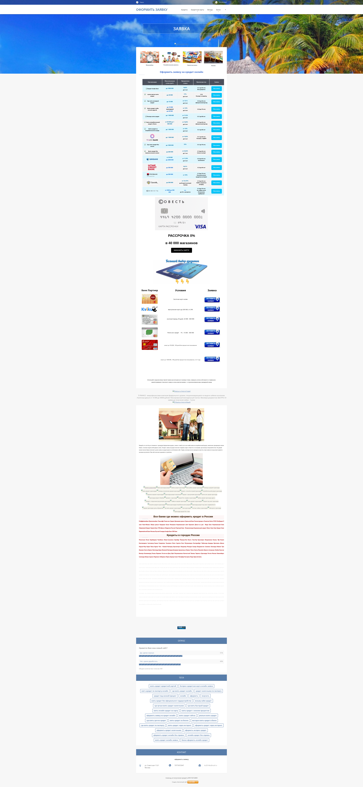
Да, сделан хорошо (147, 653)
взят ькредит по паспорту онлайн (155, 691)
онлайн (183, 696)
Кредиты (184, 10)
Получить (216, 88)
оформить (194, 696)
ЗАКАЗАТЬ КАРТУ (181, 250)
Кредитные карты (197, 10)
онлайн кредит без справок (199, 735)
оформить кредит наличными (169, 730)
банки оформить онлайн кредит (195, 740)
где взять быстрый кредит (198, 706)
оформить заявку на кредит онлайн (160, 715)
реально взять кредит (208, 715)
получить (205, 696)
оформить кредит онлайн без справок (168, 735)
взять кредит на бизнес (179, 720)
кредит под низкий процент (165, 696)
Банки (218, 10)
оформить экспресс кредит (195, 730)
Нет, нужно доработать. (149, 661)
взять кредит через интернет (179, 725)
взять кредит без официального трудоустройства (171, 701)
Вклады (210, 10)
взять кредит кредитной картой (163, 686)
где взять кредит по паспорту (152, 725)
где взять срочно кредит (156, 720)
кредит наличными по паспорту (208, 691)
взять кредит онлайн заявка (166, 740)
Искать (137, 2)
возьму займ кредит (203, 701)
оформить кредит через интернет (208, 725)
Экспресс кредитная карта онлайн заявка (196, 686)
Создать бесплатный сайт (179, 782)
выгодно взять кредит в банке (204, 720)
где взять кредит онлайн (182, 691)
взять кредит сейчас (187, 715)
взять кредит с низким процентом (195, 711)
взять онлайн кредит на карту (166, 711)
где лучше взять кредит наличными (169, 706)
